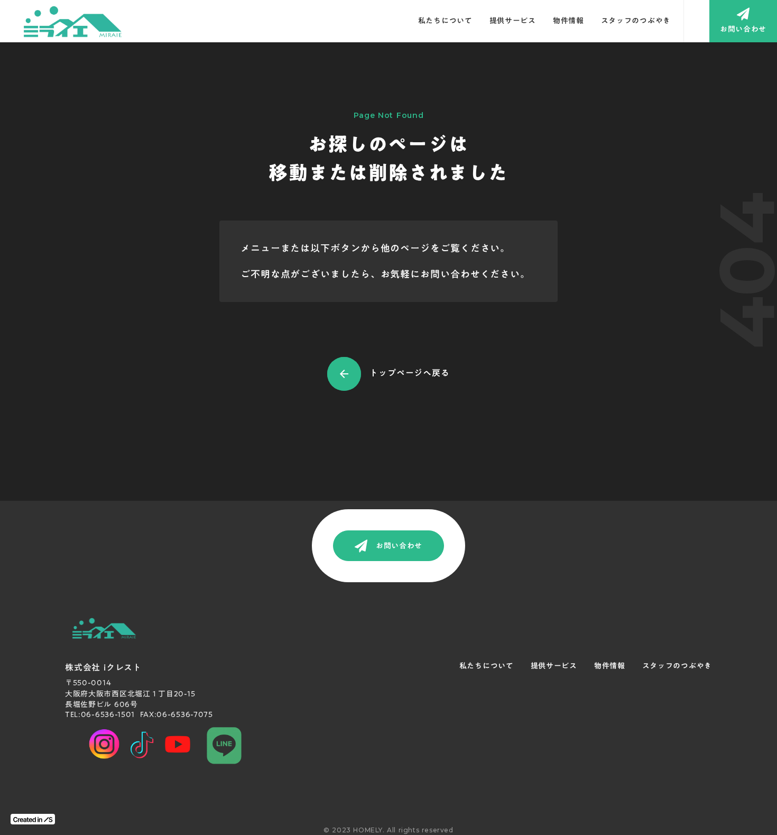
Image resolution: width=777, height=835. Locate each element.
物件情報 (568, 21)
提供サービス (512, 21)
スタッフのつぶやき (636, 21)
